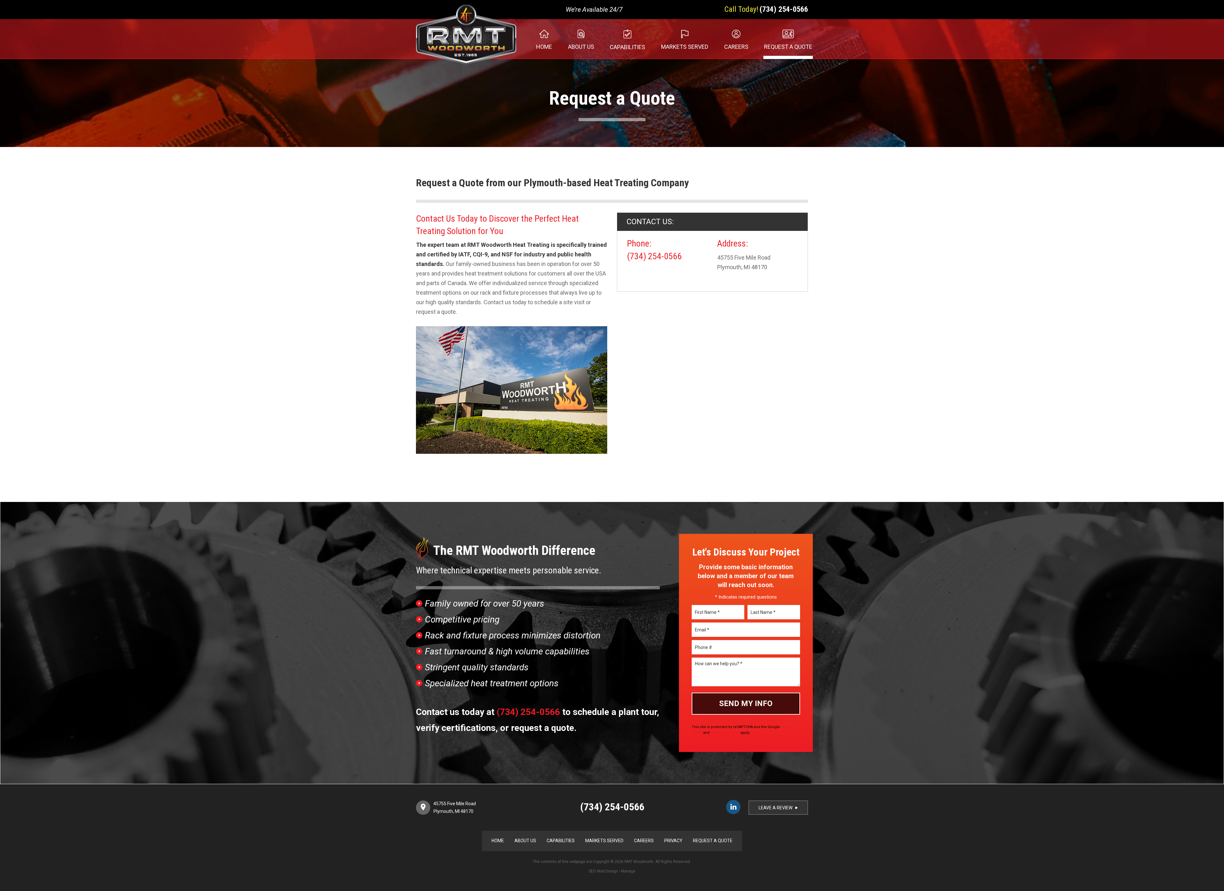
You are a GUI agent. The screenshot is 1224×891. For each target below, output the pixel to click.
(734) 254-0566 (784, 9)
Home (544, 46)
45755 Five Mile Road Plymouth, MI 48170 (454, 807)
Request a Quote (788, 46)
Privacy (673, 840)
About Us (581, 46)
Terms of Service (725, 733)
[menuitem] (537, 39)
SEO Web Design (603, 871)
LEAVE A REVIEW (778, 807)
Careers (736, 46)
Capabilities (627, 47)
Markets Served (684, 46)
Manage (628, 871)
